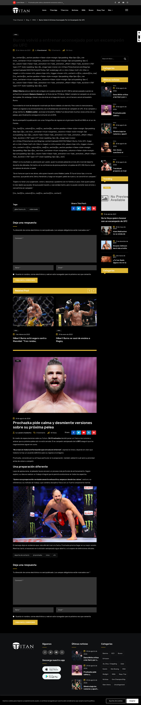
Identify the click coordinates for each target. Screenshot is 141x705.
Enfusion (106, 658)
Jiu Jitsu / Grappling (110, 664)
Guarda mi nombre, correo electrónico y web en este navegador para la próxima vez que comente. (53, 274)
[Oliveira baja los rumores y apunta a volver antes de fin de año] (106, 128)
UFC (54, 555)
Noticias (75, 10)
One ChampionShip (118, 679)
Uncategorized (119, 685)
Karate (105, 669)
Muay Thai (101, 10)
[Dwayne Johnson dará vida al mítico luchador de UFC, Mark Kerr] (106, 245)
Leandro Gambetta (24, 433)
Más (109, 10)
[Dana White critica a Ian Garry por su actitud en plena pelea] (106, 91)
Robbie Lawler (34, 209)
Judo (122, 664)
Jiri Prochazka (37, 555)
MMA (83, 10)
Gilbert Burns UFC (20, 209)
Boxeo (91, 10)
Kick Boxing (115, 669)
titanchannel (42, 50)
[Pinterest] (94, 208)
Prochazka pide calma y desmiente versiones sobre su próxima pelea (50, 2)
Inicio (44, 10)
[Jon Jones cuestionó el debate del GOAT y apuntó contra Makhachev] (106, 147)
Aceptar (132, 701)
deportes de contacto (22, 555)
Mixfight (105, 674)
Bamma (105, 653)
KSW (124, 669)
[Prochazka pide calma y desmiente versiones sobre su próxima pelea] (106, 110)
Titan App (53, 10)
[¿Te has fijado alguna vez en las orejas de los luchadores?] (106, 259)
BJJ (112, 653)
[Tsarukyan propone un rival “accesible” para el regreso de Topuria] (106, 165)
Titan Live (64, 10)
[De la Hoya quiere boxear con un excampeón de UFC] (114, 197)
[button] (89, 291)
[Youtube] (83, 208)
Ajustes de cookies (116, 701)
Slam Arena (107, 685)
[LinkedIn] (88, 208)
